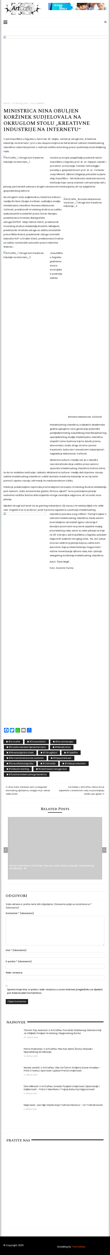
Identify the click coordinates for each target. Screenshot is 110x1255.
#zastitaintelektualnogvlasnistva (28, 774)
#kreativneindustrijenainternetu (27, 747)
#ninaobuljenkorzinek (21, 752)
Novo (6, 103)
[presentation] (6, 850)
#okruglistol (50, 752)
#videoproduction (75, 763)
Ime (16, 950)
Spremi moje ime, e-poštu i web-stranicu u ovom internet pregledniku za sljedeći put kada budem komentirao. (55, 991)
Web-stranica (14, 972)
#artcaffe (14, 741)
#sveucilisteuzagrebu (21, 763)
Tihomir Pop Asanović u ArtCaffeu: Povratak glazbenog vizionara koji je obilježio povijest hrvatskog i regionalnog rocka (62, 1032)
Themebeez (79, 1246)
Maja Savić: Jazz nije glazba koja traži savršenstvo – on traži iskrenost (63, 1105)
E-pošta (19, 961)
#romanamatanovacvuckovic (26, 758)
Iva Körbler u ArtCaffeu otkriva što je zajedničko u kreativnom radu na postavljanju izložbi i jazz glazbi (81, 790)
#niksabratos (63, 747)
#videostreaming (19, 769)
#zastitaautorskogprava (52, 769)
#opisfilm (72, 752)
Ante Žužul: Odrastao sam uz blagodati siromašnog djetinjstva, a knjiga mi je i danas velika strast (28, 790)
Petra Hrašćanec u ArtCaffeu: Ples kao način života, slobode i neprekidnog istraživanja (51, 867)
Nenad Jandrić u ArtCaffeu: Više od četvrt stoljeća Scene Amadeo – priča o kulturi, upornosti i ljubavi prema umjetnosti (62, 1069)
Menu (52, 22)
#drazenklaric (37, 741)
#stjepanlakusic (62, 758)
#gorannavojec (64, 741)
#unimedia (49, 763)
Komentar (20, 913)
